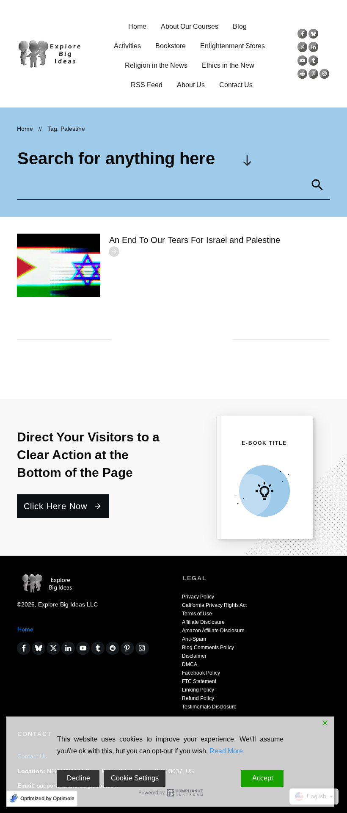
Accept (262, 778)
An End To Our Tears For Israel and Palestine (194, 240)
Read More (226, 751)
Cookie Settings (135, 778)
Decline (78, 778)
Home (25, 629)
